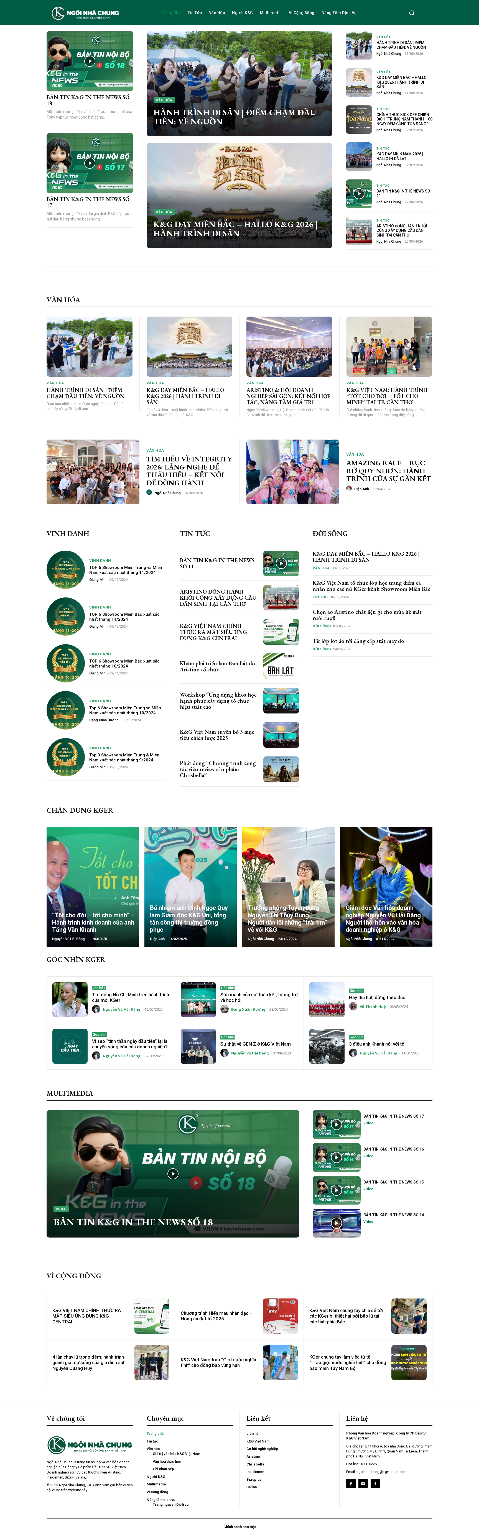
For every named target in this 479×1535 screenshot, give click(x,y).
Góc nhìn (228, 988)
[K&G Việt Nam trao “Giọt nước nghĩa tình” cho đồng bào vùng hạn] (280, 1362)
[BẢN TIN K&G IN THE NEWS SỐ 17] (90, 163)
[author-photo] (150, 492)
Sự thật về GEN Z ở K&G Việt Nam (255, 1044)
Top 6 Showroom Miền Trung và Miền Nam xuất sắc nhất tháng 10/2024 (125, 710)
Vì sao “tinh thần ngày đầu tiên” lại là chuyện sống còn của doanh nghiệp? (130, 1043)
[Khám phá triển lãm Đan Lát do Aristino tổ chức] (281, 666)
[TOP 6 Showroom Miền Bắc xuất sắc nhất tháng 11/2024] (66, 616)
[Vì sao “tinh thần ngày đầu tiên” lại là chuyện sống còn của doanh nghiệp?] (70, 1046)
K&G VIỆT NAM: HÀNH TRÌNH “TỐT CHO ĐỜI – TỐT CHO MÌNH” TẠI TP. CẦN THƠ (387, 396)
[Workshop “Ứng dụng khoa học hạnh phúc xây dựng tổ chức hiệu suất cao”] (281, 700)
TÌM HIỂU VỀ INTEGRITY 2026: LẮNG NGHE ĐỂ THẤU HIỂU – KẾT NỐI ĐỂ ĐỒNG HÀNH (189, 470)
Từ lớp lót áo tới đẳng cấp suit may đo (358, 641)
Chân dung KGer (80, 810)
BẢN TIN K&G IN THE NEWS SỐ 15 (393, 1182)
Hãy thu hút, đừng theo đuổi (378, 997)
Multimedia (70, 1093)
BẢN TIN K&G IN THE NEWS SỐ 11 (217, 563)
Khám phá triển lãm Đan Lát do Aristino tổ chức (217, 666)
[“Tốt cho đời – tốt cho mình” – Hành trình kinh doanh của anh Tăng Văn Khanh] (93, 887)
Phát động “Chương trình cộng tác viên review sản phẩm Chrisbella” (218, 769)
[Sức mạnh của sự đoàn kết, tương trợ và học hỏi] (198, 999)
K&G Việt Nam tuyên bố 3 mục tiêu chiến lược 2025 (217, 734)
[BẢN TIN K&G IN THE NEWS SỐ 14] (337, 1223)
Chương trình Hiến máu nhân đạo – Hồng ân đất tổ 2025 (217, 1315)
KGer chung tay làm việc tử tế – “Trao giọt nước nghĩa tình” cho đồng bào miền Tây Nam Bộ (347, 1362)
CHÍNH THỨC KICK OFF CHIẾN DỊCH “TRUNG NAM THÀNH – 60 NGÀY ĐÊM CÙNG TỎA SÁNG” (404, 119)
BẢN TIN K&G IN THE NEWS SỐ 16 (393, 1149)
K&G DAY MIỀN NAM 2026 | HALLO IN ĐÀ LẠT (399, 156)
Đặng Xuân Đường (104, 720)
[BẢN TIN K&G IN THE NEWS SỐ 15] (337, 1190)
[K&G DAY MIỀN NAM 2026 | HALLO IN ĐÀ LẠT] (359, 156)
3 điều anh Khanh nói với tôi (377, 1044)
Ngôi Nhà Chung (388, 54)
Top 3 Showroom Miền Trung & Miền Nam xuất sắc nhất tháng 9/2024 (124, 758)
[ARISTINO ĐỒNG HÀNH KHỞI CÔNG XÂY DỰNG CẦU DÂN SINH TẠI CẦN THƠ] (359, 231)
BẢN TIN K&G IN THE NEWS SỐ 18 (88, 100)
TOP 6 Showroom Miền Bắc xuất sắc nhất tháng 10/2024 (124, 664)
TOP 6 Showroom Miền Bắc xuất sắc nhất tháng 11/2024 (124, 617)
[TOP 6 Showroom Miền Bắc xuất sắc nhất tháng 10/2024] (66, 663)
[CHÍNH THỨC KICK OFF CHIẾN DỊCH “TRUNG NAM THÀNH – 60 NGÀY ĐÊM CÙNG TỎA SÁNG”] (359, 119)
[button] (411, 12)
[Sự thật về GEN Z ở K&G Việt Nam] (198, 1046)
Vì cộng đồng (74, 1275)
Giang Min (97, 579)
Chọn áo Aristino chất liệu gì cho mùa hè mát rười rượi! (367, 615)
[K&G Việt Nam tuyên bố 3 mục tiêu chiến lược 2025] (281, 735)
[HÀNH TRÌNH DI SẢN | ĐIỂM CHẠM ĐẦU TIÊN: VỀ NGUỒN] (239, 83)
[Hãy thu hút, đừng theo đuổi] (327, 999)
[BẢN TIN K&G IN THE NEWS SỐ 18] (90, 61)
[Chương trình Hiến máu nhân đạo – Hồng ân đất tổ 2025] (280, 1316)
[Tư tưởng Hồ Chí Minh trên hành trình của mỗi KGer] (70, 999)
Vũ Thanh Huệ (373, 1006)
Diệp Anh (361, 489)
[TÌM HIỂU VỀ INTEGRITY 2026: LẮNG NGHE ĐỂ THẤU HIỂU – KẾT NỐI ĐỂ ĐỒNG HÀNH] (93, 472)
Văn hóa (164, 100)
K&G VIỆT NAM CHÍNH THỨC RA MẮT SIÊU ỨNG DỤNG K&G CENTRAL (213, 632)
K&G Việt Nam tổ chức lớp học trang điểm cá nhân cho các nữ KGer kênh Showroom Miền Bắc (371, 585)
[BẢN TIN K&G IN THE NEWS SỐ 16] (337, 1157)
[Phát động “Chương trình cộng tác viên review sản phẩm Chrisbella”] (281, 769)
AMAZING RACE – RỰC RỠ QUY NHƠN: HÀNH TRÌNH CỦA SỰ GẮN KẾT (388, 470)
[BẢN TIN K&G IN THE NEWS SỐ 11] (359, 193)
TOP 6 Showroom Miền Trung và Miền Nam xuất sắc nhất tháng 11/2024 (125, 570)
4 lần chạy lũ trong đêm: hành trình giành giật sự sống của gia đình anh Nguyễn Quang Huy (89, 1362)
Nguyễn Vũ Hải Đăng (122, 1009)
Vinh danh (68, 533)
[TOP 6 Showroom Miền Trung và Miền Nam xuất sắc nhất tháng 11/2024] (66, 570)
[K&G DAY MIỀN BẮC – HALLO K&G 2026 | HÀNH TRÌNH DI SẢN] (239, 195)
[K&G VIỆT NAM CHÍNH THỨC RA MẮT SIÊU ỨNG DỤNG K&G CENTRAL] (281, 632)
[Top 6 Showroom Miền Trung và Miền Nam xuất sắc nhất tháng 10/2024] (66, 710)
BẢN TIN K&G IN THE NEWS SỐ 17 (88, 202)
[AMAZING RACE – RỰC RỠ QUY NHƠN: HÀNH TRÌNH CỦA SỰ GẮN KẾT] (292, 472)
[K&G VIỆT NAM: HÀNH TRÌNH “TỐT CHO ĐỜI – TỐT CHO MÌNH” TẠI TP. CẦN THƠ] (389, 347)
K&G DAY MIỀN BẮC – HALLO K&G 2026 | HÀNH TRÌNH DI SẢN (236, 229)
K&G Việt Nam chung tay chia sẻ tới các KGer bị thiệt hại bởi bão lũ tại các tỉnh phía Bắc (346, 1316)
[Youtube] (363, 1483)
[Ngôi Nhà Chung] (375, 1483)
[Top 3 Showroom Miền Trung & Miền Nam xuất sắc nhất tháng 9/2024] (66, 757)
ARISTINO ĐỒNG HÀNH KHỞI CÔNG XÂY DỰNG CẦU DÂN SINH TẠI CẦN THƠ (401, 231)
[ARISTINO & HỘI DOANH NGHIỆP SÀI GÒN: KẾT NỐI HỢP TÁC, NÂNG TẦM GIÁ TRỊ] (289, 347)
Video (57, 85)
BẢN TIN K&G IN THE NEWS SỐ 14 (393, 1215)
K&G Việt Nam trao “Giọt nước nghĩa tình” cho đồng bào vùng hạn (218, 1362)
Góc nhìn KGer (76, 959)
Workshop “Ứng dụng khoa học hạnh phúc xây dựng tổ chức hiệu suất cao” (218, 700)
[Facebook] (351, 1483)
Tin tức (383, 109)
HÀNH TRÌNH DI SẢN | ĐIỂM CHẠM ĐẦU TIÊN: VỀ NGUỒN (235, 117)
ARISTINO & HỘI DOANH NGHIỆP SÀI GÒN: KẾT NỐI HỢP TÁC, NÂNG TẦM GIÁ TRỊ (288, 396)
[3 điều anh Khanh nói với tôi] (327, 1046)
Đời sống (330, 533)
